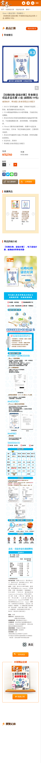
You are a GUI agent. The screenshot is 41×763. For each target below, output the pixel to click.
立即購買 (28, 182)
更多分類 (31, 28)
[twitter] (8, 174)
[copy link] (15, 174)
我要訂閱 (21, 697)
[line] (11, 174)
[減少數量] (15, 164)
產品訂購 (11, 13)
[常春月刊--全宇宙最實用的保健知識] (6, 4)
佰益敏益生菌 (10, 9)
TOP (37, 754)
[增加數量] (4, 164)
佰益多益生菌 (20, 9)
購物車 (28, 3)
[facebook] (4, 174)
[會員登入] (24, 3)
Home (4, 13)
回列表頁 (21, 654)
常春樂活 (20, 13)
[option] (20, 64)
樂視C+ (28, 9)
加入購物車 (11, 182)
